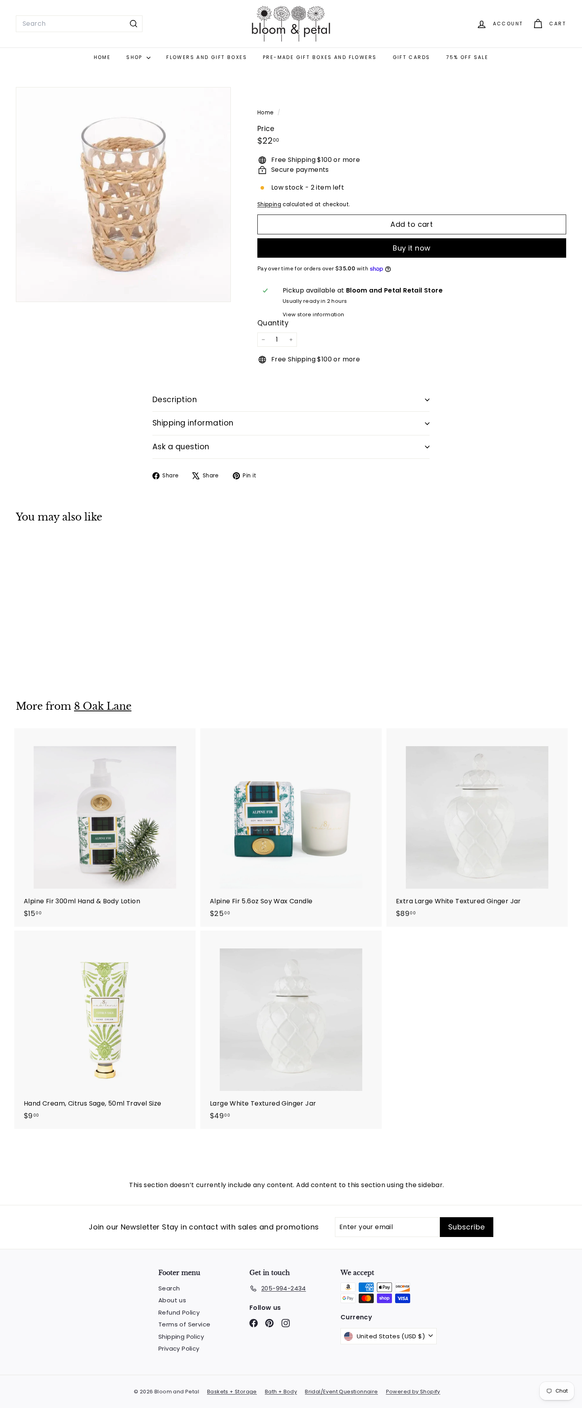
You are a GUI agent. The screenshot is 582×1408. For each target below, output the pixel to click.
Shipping (269, 204)
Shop (135, 57)
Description (174, 399)
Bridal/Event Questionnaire (341, 1391)
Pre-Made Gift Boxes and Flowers (320, 57)
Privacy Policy (179, 1348)
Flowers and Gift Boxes (206, 57)
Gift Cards (411, 57)
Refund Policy (179, 1312)
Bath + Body (281, 1391)
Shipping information (193, 423)
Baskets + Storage (232, 1391)
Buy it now (412, 248)
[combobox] (79, 23)
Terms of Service (184, 1324)
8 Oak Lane (102, 706)
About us (172, 1300)
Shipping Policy (181, 1336)
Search (169, 1288)
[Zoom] (123, 194)
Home (102, 57)
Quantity (273, 323)
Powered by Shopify (413, 1391)
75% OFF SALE (467, 57)
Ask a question (180, 446)
